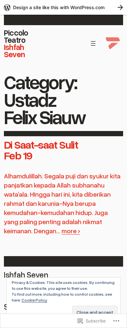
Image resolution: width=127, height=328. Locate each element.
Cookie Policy (34, 300)
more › (71, 231)
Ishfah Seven (14, 50)
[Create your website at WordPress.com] (63, 7)
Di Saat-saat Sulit (41, 144)
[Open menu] (93, 43)
